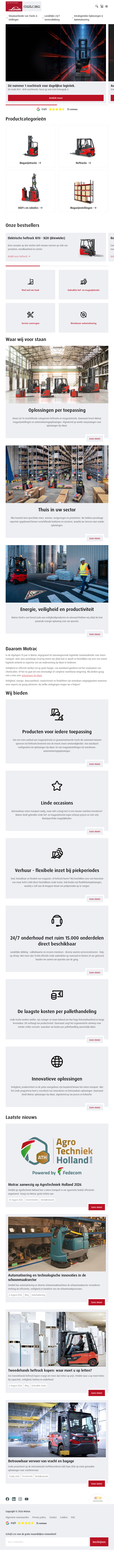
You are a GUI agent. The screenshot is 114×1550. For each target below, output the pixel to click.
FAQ (73, 1517)
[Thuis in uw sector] (57, 474)
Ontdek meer (56, 97)
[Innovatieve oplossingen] (57, 1059)
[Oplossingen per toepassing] (57, 374)
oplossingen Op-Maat (32, 675)
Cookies (64, 1517)
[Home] (23, 6)
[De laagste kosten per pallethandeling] (57, 992)
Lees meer (94, 438)
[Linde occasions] (57, 783)
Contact (53, 1517)
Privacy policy (39, 1517)
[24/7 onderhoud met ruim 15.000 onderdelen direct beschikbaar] (57, 918)
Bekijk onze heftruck (18, 256)
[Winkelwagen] (101, 6)
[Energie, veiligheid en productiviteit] (57, 574)
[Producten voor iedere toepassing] (57, 712)
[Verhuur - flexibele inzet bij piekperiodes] (57, 851)
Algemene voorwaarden (17, 1517)
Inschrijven (99, 1541)
